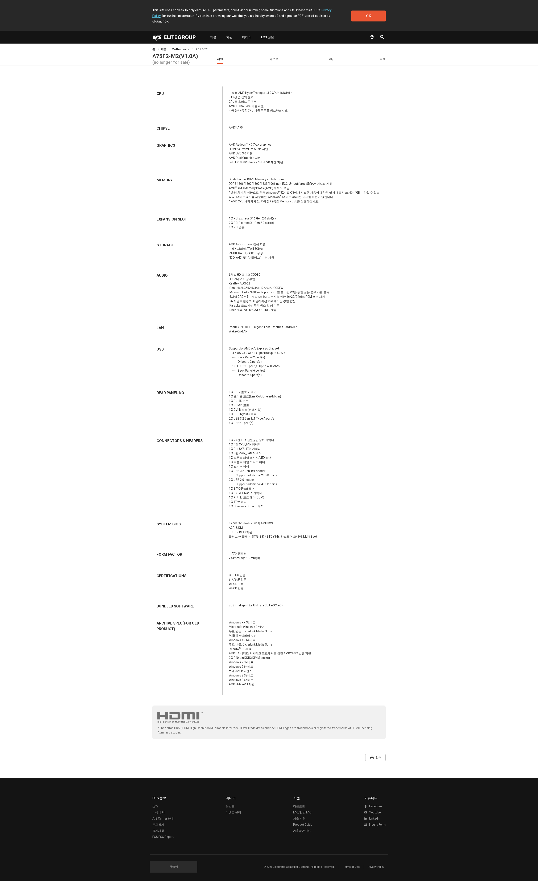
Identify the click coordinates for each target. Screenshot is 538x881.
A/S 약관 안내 (302, 830)
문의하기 (158, 824)
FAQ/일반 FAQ (302, 812)
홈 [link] (154, 49)
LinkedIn (374, 818)
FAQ (330, 59)
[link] (163, 49)
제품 (213, 37)
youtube (375, 812)
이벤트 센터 (233, 812)
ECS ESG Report (163, 836)
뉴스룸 (230, 806)
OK (368, 16)
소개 (155, 806)
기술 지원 (299, 818)
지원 (229, 37)
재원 (220, 59)
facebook (375, 806)
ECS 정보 (267, 37)
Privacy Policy (376, 866)
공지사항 (158, 830)
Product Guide (302, 824)
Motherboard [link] (181, 49)
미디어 (247, 37)
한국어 (173, 866)
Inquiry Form (377, 824)
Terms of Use (351, 866)
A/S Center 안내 (163, 818)
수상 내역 (158, 812)
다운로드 (275, 59)
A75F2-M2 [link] (201, 49)
